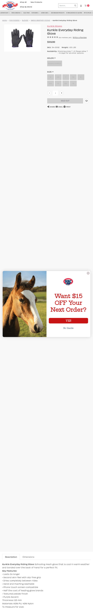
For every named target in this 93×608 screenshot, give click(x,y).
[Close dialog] (88, 273)
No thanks (68, 328)
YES (68, 320)
